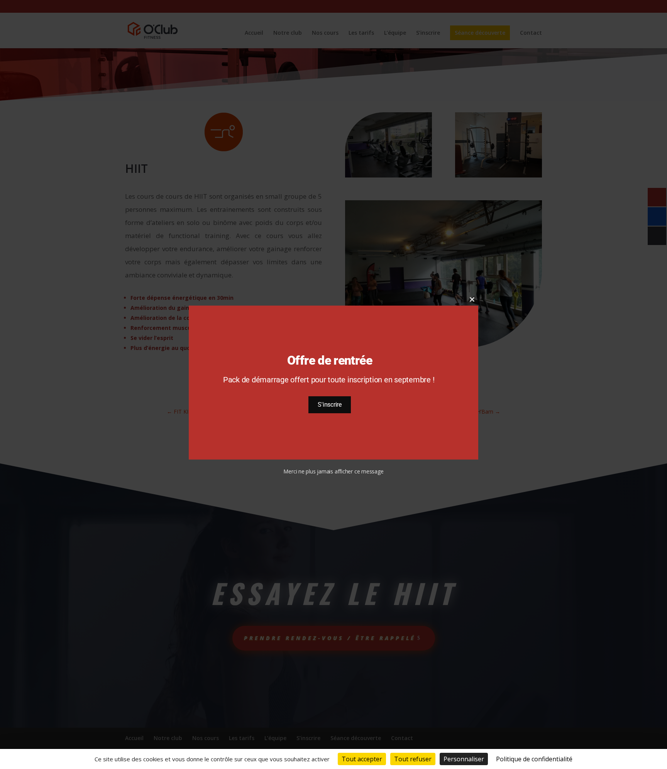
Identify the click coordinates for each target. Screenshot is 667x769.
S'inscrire (330, 404)
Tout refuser (413, 759)
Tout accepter (362, 759)
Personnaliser (464, 759)
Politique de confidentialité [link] (534, 759)
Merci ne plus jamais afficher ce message (333, 471)
